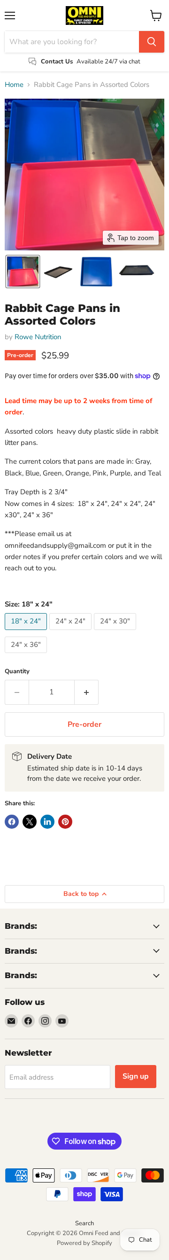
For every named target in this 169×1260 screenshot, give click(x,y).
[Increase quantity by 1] (87, 692)
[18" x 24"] (27, 632)
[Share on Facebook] (12, 822)
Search (84, 1223)
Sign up (136, 1076)
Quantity (17, 671)
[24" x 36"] (27, 655)
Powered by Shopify (84, 1243)
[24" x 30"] (116, 632)
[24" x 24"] (71, 632)
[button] (22, 272)
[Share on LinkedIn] (47, 822)
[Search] (151, 42)
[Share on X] (30, 822)
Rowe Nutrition (38, 337)
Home (14, 85)
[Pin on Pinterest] (65, 822)
